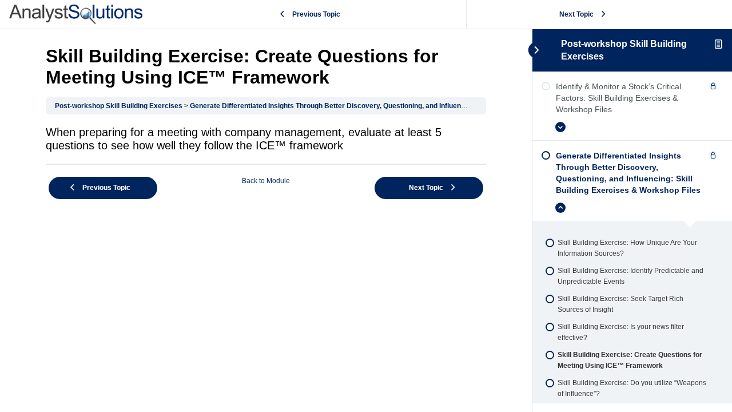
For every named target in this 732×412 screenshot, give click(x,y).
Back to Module (266, 181)
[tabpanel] (266, 139)
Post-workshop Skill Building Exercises (118, 106)
